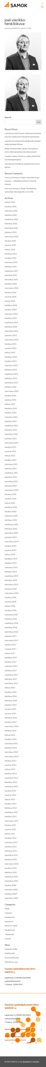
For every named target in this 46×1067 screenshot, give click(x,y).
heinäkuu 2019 (11, 558)
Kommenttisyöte (12, 957)
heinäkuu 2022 (11, 408)
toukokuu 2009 (11, 889)
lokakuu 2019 (10, 546)
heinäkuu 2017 (11, 657)
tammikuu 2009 (11, 898)
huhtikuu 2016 (11, 696)
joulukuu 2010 (11, 859)
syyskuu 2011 (10, 829)
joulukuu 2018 (11, 589)
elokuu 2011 (10, 833)
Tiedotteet (9, 934)
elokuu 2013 (10, 769)
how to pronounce (12, 177)
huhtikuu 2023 (11, 369)
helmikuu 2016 (11, 700)
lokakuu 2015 (10, 709)
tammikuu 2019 (11, 584)
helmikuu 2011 (11, 851)
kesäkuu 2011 (10, 838)
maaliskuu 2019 (11, 576)
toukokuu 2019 (11, 567)
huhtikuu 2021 (11, 468)
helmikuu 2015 (11, 717)
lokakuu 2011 (10, 825)
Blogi (7, 908)
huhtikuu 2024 (11, 318)
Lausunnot (9, 921)
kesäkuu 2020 (10, 511)
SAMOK (16, 28)
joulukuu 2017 (11, 636)
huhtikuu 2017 (11, 670)
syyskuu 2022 (10, 400)
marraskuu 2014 (11, 726)
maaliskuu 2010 (11, 876)
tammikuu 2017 (11, 683)
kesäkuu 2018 (10, 610)
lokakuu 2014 (10, 730)
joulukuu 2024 (11, 284)
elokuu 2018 (10, 606)
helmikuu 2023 (11, 378)
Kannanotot (10, 917)
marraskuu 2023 (11, 339)
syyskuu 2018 (10, 601)
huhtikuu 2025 (11, 266)
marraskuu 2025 (11, 236)
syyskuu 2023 (10, 348)
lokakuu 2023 (10, 344)
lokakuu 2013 (10, 760)
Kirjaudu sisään (11, 949)
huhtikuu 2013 (11, 773)
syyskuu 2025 (10, 245)
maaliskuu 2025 (11, 271)
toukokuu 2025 (11, 262)
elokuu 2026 (10, 202)
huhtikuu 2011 (11, 846)
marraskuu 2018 (11, 593)
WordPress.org (11, 962)
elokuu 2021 (10, 455)
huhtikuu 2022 (11, 421)
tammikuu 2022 (11, 434)
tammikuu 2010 (11, 881)
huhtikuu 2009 (11, 894)
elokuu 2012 (10, 799)
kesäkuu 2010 (10, 868)
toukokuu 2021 (11, 464)
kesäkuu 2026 (10, 206)
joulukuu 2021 (11, 438)
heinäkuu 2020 (11, 507)
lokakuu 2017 (10, 644)
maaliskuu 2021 (11, 473)
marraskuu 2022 (11, 391)
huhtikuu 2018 (11, 619)
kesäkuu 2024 (10, 309)
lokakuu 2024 (10, 292)
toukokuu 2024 (11, 314)
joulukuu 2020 (11, 486)
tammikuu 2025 (11, 279)
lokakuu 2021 (10, 447)
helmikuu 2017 (11, 679)
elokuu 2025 (10, 249)
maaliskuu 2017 (11, 675)
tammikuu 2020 (11, 533)
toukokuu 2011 (11, 842)
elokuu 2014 (10, 735)
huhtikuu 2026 (11, 215)
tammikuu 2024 (11, 331)
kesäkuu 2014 (10, 739)
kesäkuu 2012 (10, 803)
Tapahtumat (10, 930)
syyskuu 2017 (10, 649)
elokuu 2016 (10, 687)
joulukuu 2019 (11, 537)
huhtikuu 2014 (11, 748)
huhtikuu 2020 (11, 520)
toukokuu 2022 (11, 417)
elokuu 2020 (10, 503)
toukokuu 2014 (11, 743)
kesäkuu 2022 (10, 412)
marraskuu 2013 (11, 756)
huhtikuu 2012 (11, 808)
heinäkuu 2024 (11, 305)
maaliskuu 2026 (11, 219)
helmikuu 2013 (11, 782)
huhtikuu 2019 (11, 571)
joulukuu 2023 (11, 335)
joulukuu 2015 (11, 705)
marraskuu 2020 (11, 490)
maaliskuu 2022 (11, 425)
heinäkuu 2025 (11, 254)
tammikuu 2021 (11, 481)
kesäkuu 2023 (10, 361)
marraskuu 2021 (11, 443)
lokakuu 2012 (10, 790)
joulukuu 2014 (11, 722)
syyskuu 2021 (10, 451)
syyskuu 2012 (10, 795)
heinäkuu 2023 (11, 357)
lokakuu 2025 (10, 241)
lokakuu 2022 (10, 395)
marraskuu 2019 (11, 541)
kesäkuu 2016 (10, 692)
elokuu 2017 (10, 653)
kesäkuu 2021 (10, 460)
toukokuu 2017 (11, 666)
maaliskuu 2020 (11, 524)
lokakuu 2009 (10, 885)
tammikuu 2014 (11, 752)
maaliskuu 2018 (11, 623)
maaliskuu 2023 (11, 374)
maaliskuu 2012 (11, 812)
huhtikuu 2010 (11, 872)
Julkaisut (8, 913)
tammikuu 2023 (11, 382)
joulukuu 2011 (11, 816)
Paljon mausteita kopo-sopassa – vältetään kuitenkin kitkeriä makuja (22, 180)
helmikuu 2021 (11, 477)
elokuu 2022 (10, 404)
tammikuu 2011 (11, 855)
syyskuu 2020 (10, 498)
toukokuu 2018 (11, 614)
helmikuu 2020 (11, 528)
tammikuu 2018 (11, 632)
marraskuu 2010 (11, 864)
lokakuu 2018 (10, 597)
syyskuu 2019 (10, 550)
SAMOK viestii (11, 925)
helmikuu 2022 (11, 430)
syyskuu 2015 (10, 713)
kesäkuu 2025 (10, 258)
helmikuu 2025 (11, 275)
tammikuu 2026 (11, 228)
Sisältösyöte (10, 953)
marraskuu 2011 (11, 821)
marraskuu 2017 (11, 640)
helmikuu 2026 (11, 223)
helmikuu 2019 (11, 580)
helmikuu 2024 (11, 326)
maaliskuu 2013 (11, 778)
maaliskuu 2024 (11, 322)
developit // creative (31, 1062)
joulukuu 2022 (11, 387)
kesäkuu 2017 (10, 662)
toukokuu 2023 (11, 365)
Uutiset (8, 938)
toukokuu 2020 (11, 516)
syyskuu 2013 (10, 765)
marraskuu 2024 (11, 288)
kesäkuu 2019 (10, 563)
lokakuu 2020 (10, 494)
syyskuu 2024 (10, 296)
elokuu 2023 (10, 352)
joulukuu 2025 (11, 232)
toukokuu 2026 (11, 211)
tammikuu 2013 (11, 786)
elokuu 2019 (10, 554)
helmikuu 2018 (11, 627)
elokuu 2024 (10, 301)
